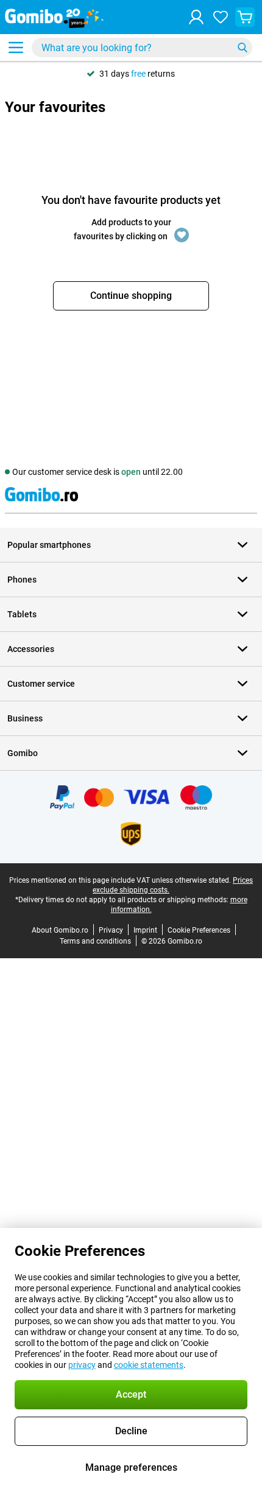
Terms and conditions (95, 941)
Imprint (145, 930)
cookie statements (148, 1365)
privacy (82, 1365)
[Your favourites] (220, 17)
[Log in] (196, 17)
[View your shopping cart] (245, 17)
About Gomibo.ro (60, 930)
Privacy (111, 930)
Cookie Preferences (199, 930)
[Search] (242, 47)
